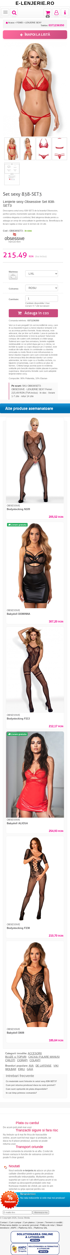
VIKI (56, 1065)
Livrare (40, 1222)
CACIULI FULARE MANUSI (44, 1057)
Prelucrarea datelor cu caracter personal (19, 1225)
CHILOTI (10, 1060)
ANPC (14, 1228)
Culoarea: (14, 289)
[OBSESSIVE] (14, 237)
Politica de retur (47, 1225)
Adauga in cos (36, 313)
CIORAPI (22, 1060)
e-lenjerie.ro (29, 1170)
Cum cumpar (15, 1222)
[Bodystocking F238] (35, 879)
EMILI (21, 1069)
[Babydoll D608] (35, 984)
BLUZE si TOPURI (15, 1057)
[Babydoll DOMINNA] (35, 565)
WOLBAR (10, 1069)
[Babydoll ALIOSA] (35, 774)
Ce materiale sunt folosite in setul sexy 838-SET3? (31, 1081)
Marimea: (13, 272)
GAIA (30, 1069)
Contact (4, 1222)
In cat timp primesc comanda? (21, 1093)
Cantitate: (14, 299)
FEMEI (20, 22)
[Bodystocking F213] (35, 670)
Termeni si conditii (53, 1222)
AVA (31, 1065)
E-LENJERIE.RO (35, 3)
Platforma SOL (25, 1228)
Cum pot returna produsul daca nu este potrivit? (31, 1085)
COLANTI (35, 1060)
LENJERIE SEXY (33, 22)
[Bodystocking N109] (35, 460)
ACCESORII (35, 1053)
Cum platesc (29, 1222)
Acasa (11, 22)
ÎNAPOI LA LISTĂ (37, 34)
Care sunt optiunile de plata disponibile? (27, 1089)
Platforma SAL (40, 1228)
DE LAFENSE (44, 1065)
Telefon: (52, 25)
